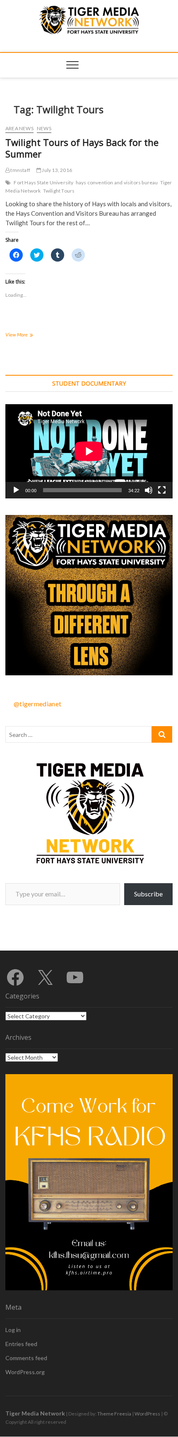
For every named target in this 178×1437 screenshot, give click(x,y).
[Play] (16, 490)
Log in (13, 1329)
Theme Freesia (114, 1414)
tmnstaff (20, 170)
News (44, 128)
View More (24, 335)
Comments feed (26, 1357)
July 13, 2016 (56, 170)
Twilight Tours (59, 191)
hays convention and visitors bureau (117, 182)
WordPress (147, 1414)
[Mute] (148, 490)
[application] (89, 451)
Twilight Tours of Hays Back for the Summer (82, 148)
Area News (19, 128)
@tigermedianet (37, 704)
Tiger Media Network (35, 1413)
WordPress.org (25, 1371)
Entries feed (21, 1343)
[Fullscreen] (162, 490)
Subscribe (148, 894)
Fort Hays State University (43, 182)
